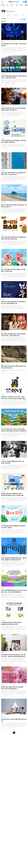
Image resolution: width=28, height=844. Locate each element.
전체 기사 (3, 5)
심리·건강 (22, 15)
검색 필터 (23, 19)
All (3, 15)
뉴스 (8, 5)
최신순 (4, 18)
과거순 (8, 18)
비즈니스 (12, 5)
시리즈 (17, 5)
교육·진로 (9, 15)
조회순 (12, 18)
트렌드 (21, 5)
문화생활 (15, 15)
